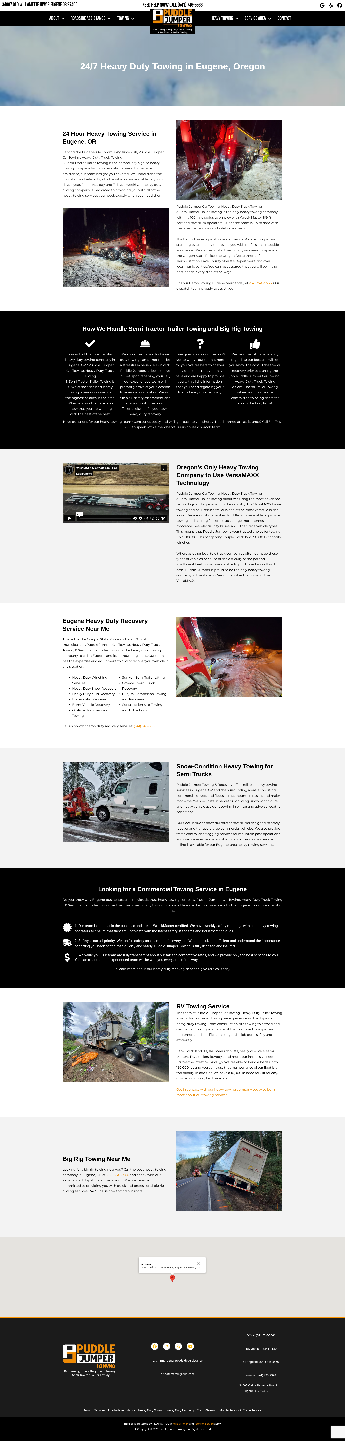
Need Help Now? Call (160, 5)
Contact (284, 18)
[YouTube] (190, 1346)
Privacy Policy (180, 1423)
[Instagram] (166, 1346)
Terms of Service (204, 1423)
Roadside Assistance (88, 18)
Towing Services (94, 1410)
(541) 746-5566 (190, 5)
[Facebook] (154, 1346)
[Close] (198, 1264)
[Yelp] (178, 1346)
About (54, 18)
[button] (172, 1278)
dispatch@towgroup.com (177, 1374)
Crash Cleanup (207, 1410)
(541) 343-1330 (267, 1348)
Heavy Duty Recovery (180, 1410)
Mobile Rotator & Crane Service (240, 1410)
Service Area (255, 18)
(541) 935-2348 (266, 1375)
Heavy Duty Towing (151, 1410)
